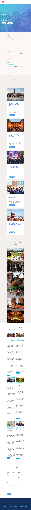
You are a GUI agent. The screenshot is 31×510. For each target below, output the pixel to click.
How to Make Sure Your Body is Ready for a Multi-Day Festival (15, 167)
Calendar (10, 23)
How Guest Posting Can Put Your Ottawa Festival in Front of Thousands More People (20, 339)
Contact (26, 506)
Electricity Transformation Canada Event (20, 427)
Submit (9, 494)
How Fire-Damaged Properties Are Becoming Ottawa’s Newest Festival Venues (11, 339)
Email (8, 482)
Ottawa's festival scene (10, 406)
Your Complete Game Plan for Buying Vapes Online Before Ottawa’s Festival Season (11, 383)
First (18, 477)
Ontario (23, 436)
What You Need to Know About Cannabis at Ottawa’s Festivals (20, 383)
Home (5, 506)
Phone (8, 492)
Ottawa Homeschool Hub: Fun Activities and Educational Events (10, 428)
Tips (7, 506)
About (23, 506)
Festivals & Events (11, 506)
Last (18, 480)
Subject (8, 485)
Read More (4, 23)
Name (8, 475)
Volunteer (19, 506)
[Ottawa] (3, 2)
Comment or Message (10, 490)
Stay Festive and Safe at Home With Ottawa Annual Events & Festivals (15, 224)
